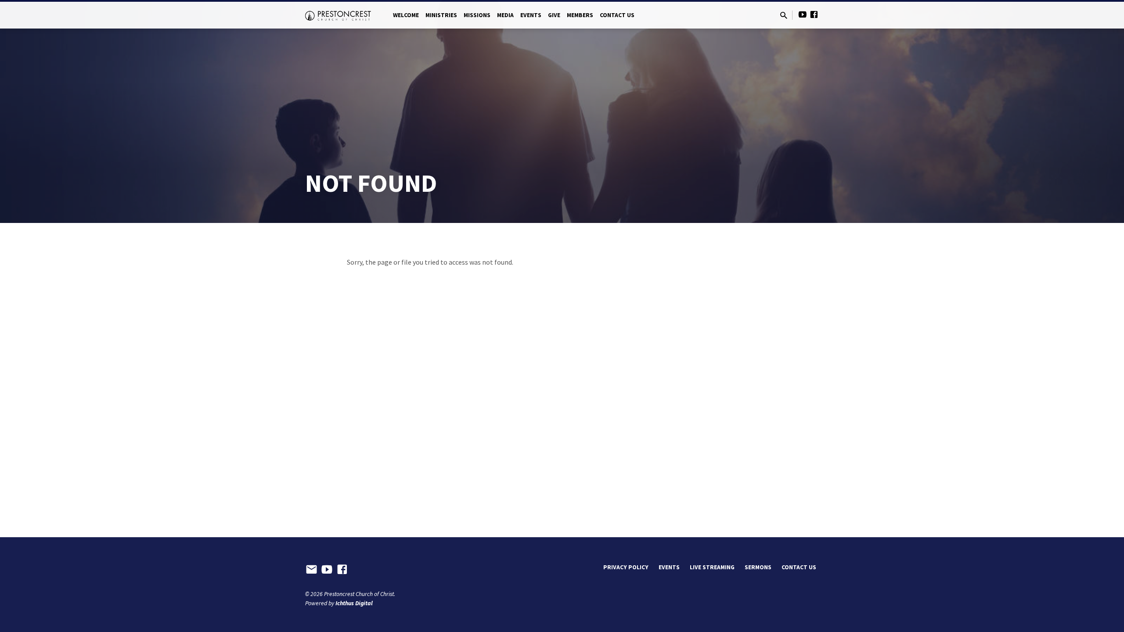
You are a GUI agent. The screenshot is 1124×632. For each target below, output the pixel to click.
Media (505, 15)
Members (580, 15)
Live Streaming (712, 567)
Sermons (758, 567)
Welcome (406, 15)
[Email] (311, 570)
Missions (477, 15)
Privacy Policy (625, 567)
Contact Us (617, 15)
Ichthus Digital (354, 603)
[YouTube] (802, 15)
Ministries (441, 15)
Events (530, 15)
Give (554, 15)
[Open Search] (784, 16)
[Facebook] (814, 15)
